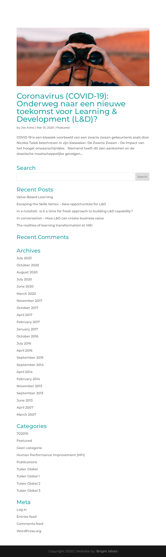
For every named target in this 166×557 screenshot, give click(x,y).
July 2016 (24, 343)
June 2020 (25, 286)
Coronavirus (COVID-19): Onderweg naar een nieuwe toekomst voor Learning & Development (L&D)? (71, 107)
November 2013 (29, 386)
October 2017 (27, 308)
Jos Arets (27, 127)
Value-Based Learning (35, 197)
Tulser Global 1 (28, 476)
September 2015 (30, 357)
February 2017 (28, 322)
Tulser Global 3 (28, 491)
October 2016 (27, 336)
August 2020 (27, 272)
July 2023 (24, 258)
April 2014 (25, 372)
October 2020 (28, 265)
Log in (22, 510)
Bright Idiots (107, 551)
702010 (22, 433)
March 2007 (26, 414)
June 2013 (25, 400)
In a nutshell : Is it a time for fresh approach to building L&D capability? (75, 211)
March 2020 (26, 294)
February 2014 (28, 379)
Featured (63, 127)
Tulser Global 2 (28, 483)
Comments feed (30, 524)
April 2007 (25, 407)
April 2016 (24, 350)
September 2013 (30, 393)
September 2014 (30, 365)
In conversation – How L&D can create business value (60, 218)
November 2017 (29, 301)
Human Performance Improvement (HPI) (51, 455)
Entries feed (27, 517)
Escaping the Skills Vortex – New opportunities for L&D (61, 204)
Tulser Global (27, 469)
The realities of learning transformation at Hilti (55, 225)
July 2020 (24, 279)
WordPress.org (29, 531)
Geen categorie (29, 448)
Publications (27, 462)
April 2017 (24, 315)
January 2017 (27, 329)
